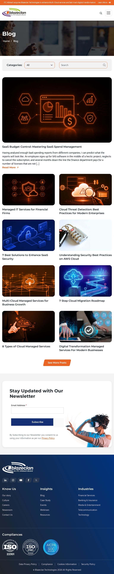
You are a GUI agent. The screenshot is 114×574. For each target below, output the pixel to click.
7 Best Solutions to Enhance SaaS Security (25, 256)
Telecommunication (87, 510)
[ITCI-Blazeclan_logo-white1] (17, 464)
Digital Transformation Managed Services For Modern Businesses (81, 348)
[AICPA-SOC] (51, 547)
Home (6, 41)
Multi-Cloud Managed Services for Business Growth (25, 302)
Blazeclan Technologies (46, 569)
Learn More (102, 2)
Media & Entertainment (89, 505)
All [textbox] (28, 65)
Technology (83, 515)
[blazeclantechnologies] (13, 480)
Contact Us (7, 515)
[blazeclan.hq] (28, 480)
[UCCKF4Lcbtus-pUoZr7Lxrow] (21, 480)
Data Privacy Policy (28, 564)
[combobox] (39, 65)
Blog (42, 495)
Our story (6, 495)
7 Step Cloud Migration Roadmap (82, 300)
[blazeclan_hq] (36, 480)
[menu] (108, 13)
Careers (5, 505)
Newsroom (7, 510)
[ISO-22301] (10, 547)
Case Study (45, 500)
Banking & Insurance (87, 500)
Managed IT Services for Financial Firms (25, 211)
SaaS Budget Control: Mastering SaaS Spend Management (42, 146)
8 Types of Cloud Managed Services (26, 346)
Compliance (47, 564)
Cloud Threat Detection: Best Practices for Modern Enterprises (81, 211)
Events (43, 505)
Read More (9, 167)
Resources (45, 515)
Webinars (44, 510)
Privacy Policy (48, 438)
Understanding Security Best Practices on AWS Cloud (85, 256)
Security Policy (88, 564)
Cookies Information (67, 564)
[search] (101, 13)
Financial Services (86, 495)
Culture (5, 500)
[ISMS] (30, 547)
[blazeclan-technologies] (5, 480)
